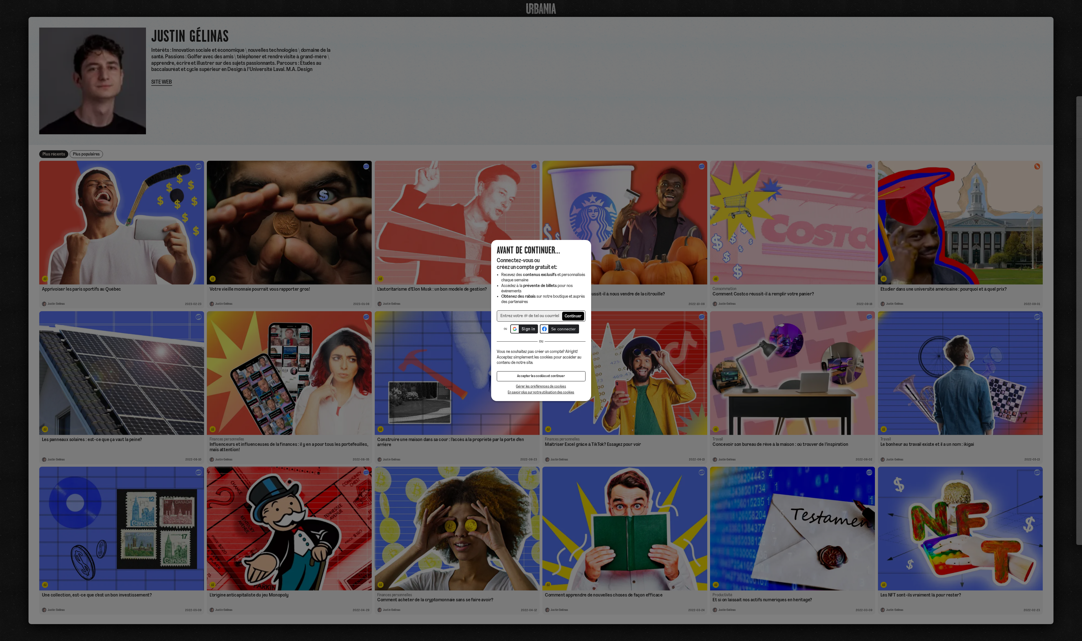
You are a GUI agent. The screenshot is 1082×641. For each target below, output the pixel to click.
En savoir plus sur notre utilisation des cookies (541, 392)
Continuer (573, 316)
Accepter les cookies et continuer (541, 376)
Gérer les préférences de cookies (541, 386)
